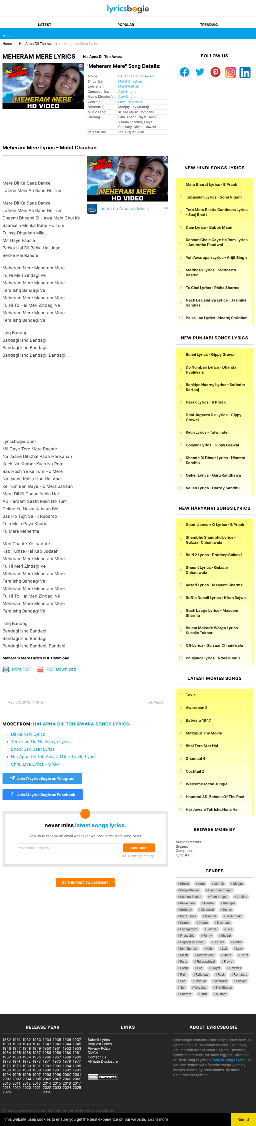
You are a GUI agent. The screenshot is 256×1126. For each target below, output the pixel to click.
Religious (202, 974)
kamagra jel (88, 1012)
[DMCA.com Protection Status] (103, 1079)
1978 (6, 1066)
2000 (67, 1074)
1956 (26, 1052)
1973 (36, 1061)
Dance (227, 910)
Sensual (200, 981)
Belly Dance (188, 916)
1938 (6, 1044)
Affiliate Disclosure (103, 1061)
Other (244, 955)
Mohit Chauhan (130, 81)
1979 (16, 1066)
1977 (77, 1061)
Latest (44, 24)
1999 (57, 1074)
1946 (6, 1048)
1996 (26, 1074)
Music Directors (188, 842)
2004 (26, 1079)
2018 (6, 1087)
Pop (199, 968)
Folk (229, 929)
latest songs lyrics (99, 825)
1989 (36, 1070)
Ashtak (219, 884)
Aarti (201, 884)
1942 (47, 1044)
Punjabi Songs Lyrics (229, 1060)
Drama (185, 922)
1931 (16, 1039)
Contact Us (97, 1057)
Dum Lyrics (209, 227)
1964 (26, 1057)
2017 (77, 1083)
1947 (16, 1048)
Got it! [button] (243, 1120)
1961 (77, 1052)
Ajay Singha (127, 92)
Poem (184, 968)
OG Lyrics (214, 645)
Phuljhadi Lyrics (213, 658)
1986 (6, 1070)
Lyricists (182, 855)
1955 (16, 1052)
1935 (57, 1039)
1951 (57, 1048)
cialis (24, 1012)
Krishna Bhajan (190, 897)
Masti (184, 955)
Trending (209, 24)
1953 (77, 1048)
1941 (36, 1044)
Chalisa (242, 897)
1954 (6, 1052)
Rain (183, 974)
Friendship (187, 935)
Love (122, 102)
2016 (67, 1083)
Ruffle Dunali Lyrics (216, 597)
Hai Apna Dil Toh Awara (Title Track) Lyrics (53, 756)
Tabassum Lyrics (214, 197)
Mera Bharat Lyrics (211, 184)
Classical (207, 910)
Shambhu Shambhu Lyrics (211, 540)
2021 (36, 1087)
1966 (47, 1057)
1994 (6, 1074)
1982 (47, 1066)
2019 (16, 1087)
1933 (36, 1039)
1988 (26, 1070)
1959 (57, 1052)
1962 (6, 1057)
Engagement (189, 929)
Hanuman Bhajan (220, 890)
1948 (26, 1048)
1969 (77, 1057)
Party (183, 961)
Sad (183, 981)
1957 (36, 1052)
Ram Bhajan (219, 897)
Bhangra (229, 903)
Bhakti (184, 884)
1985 (77, 1066)
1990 (47, 1070)
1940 (26, 1044)
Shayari (241, 981)
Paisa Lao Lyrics (216, 317)
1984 (67, 1066)
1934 (47, 1039)
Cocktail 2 (195, 771)
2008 (67, 1079)
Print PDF (21, 669)
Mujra (227, 955)
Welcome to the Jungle (207, 784)
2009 (77, 1079)
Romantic (135, 102)
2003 (16, 1079)
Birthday (186, 910)
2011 (16, 1083)
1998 (47, 1074)
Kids (210, 948)
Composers (185, 850)
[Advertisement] (43, 398)
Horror (237, 942)
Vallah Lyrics (213, 488)
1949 (36, 1048)
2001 (77, 1074)
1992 (67, 1070)
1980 (26, 1066)
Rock (221, 974)
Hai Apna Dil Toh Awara (136, 76)
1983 (57, 1066)
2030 (47, 1092)
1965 (36, 1057)
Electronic (223, 922)
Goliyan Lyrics (212, 445)
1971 (16, 1061)
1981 (36, 1066)
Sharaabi (221, 981)
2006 (47, 1079)
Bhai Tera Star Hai (202, 745)
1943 (57, 1044)
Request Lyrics (100, 1044)
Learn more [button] (158, 1119)
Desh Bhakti (234, 916)
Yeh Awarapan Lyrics (216, 257)
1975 (57, 1061)
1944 (67, 1044)
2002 (6, 1079)
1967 (57, 1057)
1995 (16, 1074)
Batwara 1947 (198, 720)
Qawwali (235, 968)
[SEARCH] (251, 34)
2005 (36, 1079)
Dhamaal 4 (195, 758)
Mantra (209, 903)
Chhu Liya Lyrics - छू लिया (35, 764)
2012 (26, 1083)
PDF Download (60, 669)
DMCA (93, 1052)
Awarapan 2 (196, 707)
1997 (36, 1074)
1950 (47, 1048)
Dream (203, 922)
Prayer (216, 968)
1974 (47, 1061)
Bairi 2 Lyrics (214, 554)
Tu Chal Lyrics (213, 287)
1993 (77, 1070)
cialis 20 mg (10, 1012)
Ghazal (226, 935)
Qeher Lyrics (213, 475)
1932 (26, 1039)
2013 (36, 1083)
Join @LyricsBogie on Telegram (45, 778)
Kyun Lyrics (207, 432)
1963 (16, 1057)
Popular (126, 24)
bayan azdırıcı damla (47, 1012)
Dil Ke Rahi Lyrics (28, 734)
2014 (47, 1083)
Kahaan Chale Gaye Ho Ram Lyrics (217, 242)
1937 (77, 1039)
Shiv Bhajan (224, 987)
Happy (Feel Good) (192, 942)
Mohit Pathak (128, 86)
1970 (6, 1061)
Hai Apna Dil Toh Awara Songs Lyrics (81, 723)
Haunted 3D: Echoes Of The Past (215, 796)
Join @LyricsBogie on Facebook (45, 794)
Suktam (221, 994)
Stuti (203, 994)
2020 (26, 1087)
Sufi (182, 987)
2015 (57, 1083)
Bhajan (238, 884)
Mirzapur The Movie (204, 733)
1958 (47, 1052)
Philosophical (205, 961)
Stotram (185, 994)
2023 (57, 1087)
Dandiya (210, 916)
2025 (77, 1087)
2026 (6, 1092)
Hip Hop (219, 942)
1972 (26, 1061)
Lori (224, 948)
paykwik (71, 1012)
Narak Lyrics (206, 402)
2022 (47, 1087)
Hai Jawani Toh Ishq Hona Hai (212, 809)
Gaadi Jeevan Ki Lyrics (215, 524)
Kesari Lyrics (214, 585)
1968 (67, 1057)
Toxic (191, 695)
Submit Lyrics (99, 1039)
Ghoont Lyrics (207, 570)
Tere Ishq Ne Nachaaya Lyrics (41, 741)
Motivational (205, 955)
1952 (67, 1048)
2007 (57, 1079)
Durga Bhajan (189, 890)
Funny (208, 935)
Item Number (189, 948)
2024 (67, 1087)
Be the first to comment (85, 883)
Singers (182, 846)
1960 (67, 1052)
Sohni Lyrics (211, 354)
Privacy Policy (99, 1048)
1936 (67, 1039)
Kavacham (187, 903)
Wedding (200, 987)
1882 (6, 1039)
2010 (6, 1083)
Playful (228, 961)
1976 (67, 1061)
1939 (16, 1044)
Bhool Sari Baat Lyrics (32, 749)
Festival (212, 929)
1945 (77, 1044)
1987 (16, 1070)
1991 (57, 1070)
